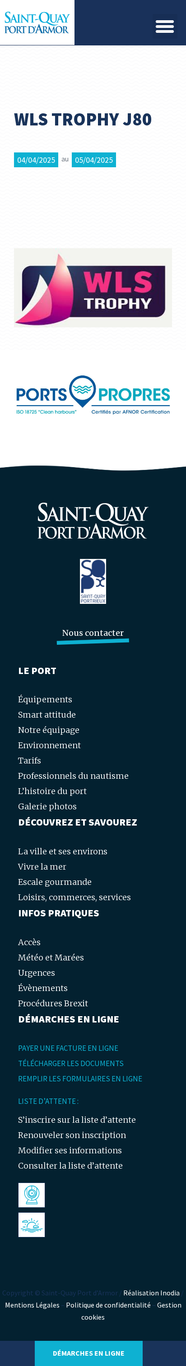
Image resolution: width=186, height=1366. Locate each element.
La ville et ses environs (62, 851)
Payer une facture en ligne (68, 1048)
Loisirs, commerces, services (74, 897)
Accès (29, 942)
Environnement (49, 745)
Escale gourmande (55, 882)
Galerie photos (47, 806)
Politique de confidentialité (108, 1304)
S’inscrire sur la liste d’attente (77, 1120)
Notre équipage (48, 730)
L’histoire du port (52, 791)
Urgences (36, 973)
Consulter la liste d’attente (70, 1166)
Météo (33, 1224)
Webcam (38, 1195)
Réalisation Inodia (151, 1292)
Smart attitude (47, 715)
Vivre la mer (42, 867)
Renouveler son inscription (72, 1135)
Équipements (45, 699)
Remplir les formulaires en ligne (80, 1079)
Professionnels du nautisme (73, 776)
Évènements (43, 988)
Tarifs (29, 760)
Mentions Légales (32, 1304)
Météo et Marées (51, 957)
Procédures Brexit (53, 1003)
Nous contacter (93, 633)
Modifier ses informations (70, 1150)
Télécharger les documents (71, 1063)
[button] (165, 26)
